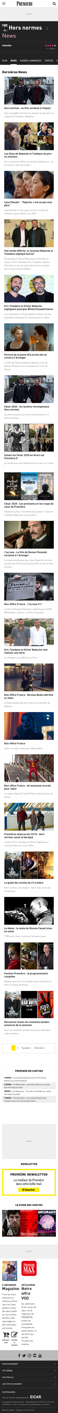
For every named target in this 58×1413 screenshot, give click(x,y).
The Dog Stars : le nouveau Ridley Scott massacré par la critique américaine (25, 1099)
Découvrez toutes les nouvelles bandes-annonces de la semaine (27, 1024)
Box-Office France (14, 743)
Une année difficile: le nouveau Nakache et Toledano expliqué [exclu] (28, 252)
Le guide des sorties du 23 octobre (23, 882)
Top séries (7, 1371)
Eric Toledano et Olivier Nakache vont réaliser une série (25, 651)
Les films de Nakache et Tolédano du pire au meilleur (28, 155)
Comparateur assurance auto (13, 1402)
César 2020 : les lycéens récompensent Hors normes (26, 408)
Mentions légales (8, 1410)
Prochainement (10, 1364)
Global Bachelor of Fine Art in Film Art (39, 1402)
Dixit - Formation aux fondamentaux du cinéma (31, 1404)
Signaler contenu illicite (25, 1410)
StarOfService (7, 1404)
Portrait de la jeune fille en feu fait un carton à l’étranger (25, 356)
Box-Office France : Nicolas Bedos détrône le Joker (28, 696)
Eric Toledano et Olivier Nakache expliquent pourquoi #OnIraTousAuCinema (28, 308)
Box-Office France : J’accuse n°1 (23, 604)
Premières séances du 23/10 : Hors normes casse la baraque (24, 836)
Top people (7, 1377)
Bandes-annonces (30, 60)
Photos (49, 60)
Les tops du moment (12, 1384)
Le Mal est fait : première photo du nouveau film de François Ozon (27, 1086)
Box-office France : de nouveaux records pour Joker (27, 787)
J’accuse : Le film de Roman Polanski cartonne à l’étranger (25, 554)
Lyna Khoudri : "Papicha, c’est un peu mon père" (28, 204)
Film (4, 60)
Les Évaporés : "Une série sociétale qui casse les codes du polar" (27, 1092)
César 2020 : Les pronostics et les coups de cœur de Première (28, 505)
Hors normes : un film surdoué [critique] (27, 108)
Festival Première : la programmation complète (26, 975)
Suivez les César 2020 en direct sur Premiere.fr (24, 457)
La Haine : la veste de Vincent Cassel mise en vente (28, 930)
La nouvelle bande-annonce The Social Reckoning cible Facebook (25, 1079)
